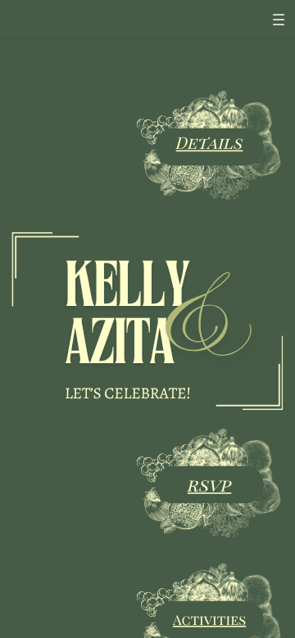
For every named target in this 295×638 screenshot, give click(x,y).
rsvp (210, 484)
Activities (209, 619)
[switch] (278, 19)
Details (209, 143)
